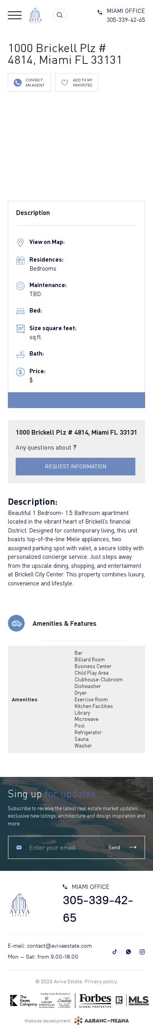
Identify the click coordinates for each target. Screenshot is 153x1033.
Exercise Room (91, 699)
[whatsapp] (128, 952)
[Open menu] (15, 15)
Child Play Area (92, 673)
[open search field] (60, 15)
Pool (80, 725)
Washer (83, 745)
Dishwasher (88, 686)
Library (82, 713)
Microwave (86, 719)
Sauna (82, 739)
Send (114, 847)
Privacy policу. (101, 981)
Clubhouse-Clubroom (99, 679)
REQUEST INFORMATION (75, 466)
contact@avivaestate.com (59, 946)
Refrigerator (88, 732)
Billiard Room (90, 659)
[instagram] (142, 952)
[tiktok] (115, 952)
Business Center (93, 666)
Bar (78, 653)
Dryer (81, 693)
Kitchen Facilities (94, 706)
